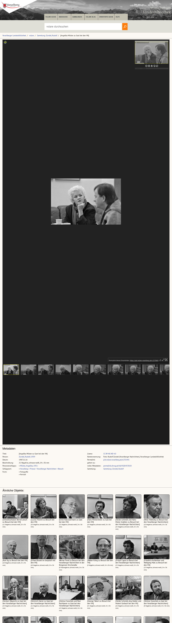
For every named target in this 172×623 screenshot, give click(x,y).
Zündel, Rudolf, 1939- (27, 457)
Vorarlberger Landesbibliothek (14, 35)
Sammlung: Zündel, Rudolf (47, 35)
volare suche (50, 17)
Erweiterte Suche (106, 17)
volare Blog (91, 17)
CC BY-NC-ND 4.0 (109, 454)
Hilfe (118, 17)
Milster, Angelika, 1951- (29, 466)
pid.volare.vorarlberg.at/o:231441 (116, 460)
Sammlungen (77, 17)
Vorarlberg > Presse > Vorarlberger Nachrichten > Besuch (41, 469)
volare (31, 35)
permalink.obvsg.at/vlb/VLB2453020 (117, 466)
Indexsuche (63, 17)
